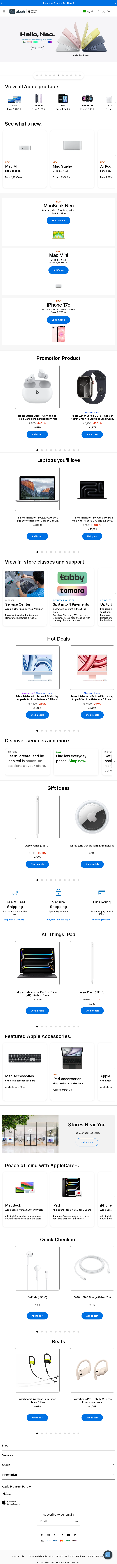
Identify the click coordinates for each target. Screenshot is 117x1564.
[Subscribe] (76, 1521)
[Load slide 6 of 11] (58, 75)
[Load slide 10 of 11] (75, 75)
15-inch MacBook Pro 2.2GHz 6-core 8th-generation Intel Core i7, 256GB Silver (37, 519)
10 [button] (79, 450)
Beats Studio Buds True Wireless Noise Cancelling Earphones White (37, 417)
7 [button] (65, 450)
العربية (90, 11)
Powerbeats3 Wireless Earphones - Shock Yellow (37, 1401)
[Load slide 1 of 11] (37, 75)
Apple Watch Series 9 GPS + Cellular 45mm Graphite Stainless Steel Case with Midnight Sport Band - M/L (92, 417)
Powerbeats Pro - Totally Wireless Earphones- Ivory (92, 1401)
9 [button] (74, 450)
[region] (58, 46)
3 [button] (47, 450)
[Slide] (58, 46)
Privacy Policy (19, 1556)
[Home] (17, 11)
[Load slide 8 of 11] (67, 75)
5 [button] (56, 450)
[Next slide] (114, 102)
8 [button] (69, 450)
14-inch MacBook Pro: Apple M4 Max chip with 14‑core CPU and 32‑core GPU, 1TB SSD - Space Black (92, 519)
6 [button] (60, 450)
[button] (3, 11)
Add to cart (37, 434)
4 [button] (51, 450)
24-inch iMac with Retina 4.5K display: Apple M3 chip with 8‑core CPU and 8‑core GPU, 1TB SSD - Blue (37, 698)
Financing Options (101, 919)
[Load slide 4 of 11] (50, 75)
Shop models (37, 715)
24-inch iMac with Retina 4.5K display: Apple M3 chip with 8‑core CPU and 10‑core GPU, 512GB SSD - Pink (92, 698)
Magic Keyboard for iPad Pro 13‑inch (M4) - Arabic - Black (37, 994)
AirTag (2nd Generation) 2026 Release (92, 845)
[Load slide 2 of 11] (41, 75)
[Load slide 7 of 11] (63, 75)
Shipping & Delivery (14, 919)
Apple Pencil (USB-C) (37, 845)
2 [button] (42, 450)
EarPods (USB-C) (37, 1297)
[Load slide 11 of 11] (80, 75)
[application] (108, 1555)
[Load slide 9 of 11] (71, 75)
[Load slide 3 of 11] (46, 75)
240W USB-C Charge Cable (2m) (92, 1297)
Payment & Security (57, 919)
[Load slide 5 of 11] (54, 75)
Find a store (87, 1142)
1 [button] (37, 450)
